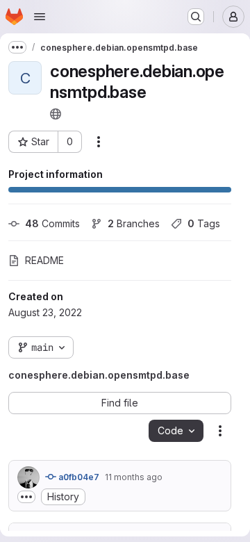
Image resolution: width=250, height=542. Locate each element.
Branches (134, 223)
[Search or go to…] (196, 16)
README (44, 260)
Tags (204, 223)
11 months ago (133, 477)
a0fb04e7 (77, 477)
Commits (52, 223)
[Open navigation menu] (39, 17)
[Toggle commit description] (26, 497)
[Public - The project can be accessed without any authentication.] (55, 114)
